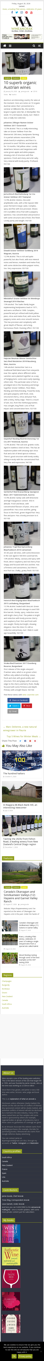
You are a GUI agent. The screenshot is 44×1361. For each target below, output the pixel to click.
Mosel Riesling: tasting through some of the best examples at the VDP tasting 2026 (29, 958)
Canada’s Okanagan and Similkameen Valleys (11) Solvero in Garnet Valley (28, 925)
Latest (24, 78)
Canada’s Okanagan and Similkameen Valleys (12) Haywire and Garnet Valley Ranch (21, 896)
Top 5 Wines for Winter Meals (24, 736)
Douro (4, 992)
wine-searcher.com (30, 694)
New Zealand (7, 996)
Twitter (14, 1143)
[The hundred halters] (22, 751)
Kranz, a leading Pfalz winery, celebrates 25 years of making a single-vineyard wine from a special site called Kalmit (29, 941)
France (4, 1169)
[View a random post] (39, 45)
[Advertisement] (22, 1036)
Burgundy (6, 985)
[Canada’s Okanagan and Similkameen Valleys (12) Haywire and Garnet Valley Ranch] (22, 863)
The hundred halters (14, 773)
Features (16, 78)
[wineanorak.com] (4, 45)
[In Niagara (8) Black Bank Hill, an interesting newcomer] (22, 782)
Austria (7, 78)
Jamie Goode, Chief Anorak (12, 1196)
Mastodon (34, 1143)
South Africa (7, 1004)
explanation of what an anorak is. (23, 1099)
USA (3, 1177)
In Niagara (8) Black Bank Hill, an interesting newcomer (20, 806)
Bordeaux (6, 989)
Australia (5, 1008)
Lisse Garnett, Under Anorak (13, 1204)
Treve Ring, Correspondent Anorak (15, 1200)
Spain (4, 1173)
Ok (14, 1356)
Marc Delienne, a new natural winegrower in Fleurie (20, 728)
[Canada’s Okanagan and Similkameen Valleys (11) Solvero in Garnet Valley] (10, 921)
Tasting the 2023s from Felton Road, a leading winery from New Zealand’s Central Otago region (20, 841)
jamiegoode (25, 91)
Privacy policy (25, 1356)
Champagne (6, 981)
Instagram (22, 1143)
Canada (7, 887)
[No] (41, 1351)
